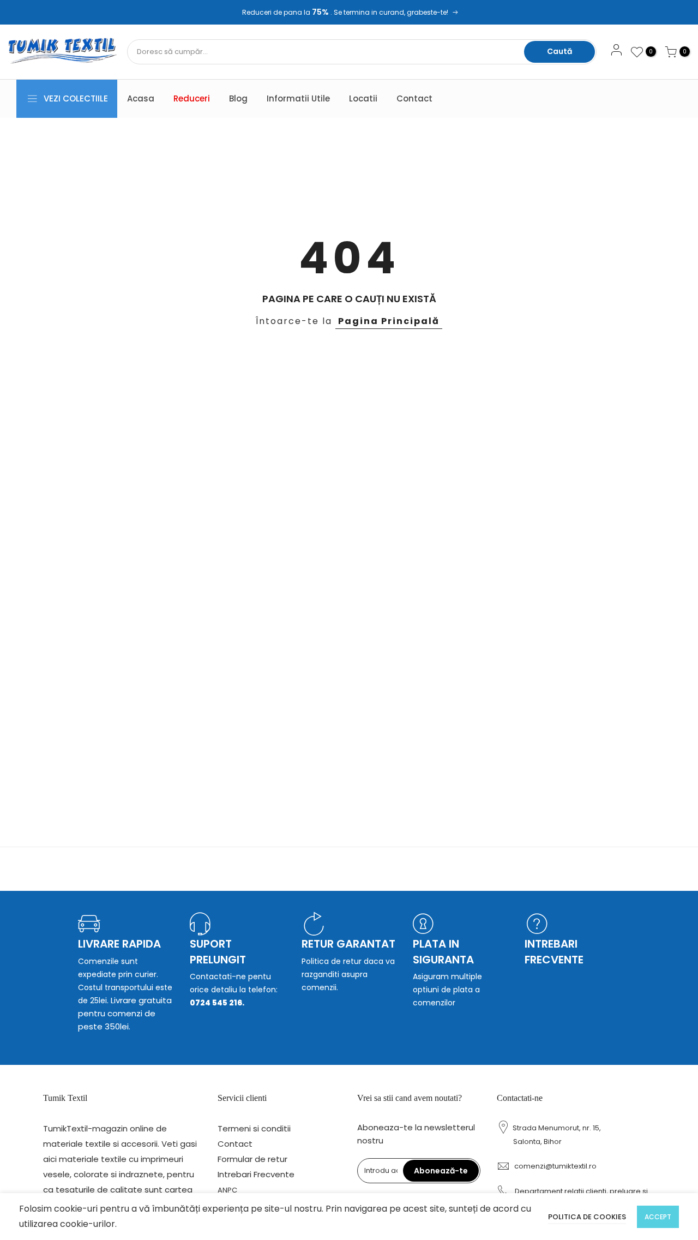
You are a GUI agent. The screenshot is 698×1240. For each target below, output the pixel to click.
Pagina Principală (389, 321)
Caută (559, 51)
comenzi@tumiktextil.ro (555, 1166)
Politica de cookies (587, 1217)
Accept (658, 1216)
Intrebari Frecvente (256, 1174)
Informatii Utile (298, 98)
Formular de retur (252, 1159)
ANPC (227, 1190)
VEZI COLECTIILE (76, 98)
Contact (414, 98)
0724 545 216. (217, 1002)
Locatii (363, 98)
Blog (238, 98)
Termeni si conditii (254, 1128)
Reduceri (191, 98)
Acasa (140, 98)
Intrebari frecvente (554, 951)
